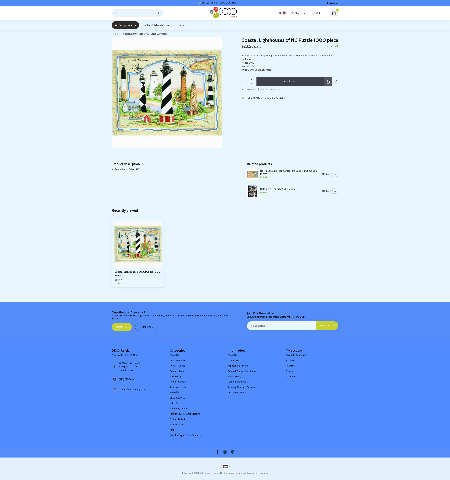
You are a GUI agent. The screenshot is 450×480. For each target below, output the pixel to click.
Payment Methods (237, 381)
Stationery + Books (179, 408)
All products (292, 376)
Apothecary (175, 376)
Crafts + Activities (178, 419)
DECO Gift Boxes (178, 360)
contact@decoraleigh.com (132, 389)
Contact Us (332, 3)
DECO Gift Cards (236, 392)
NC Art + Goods (177, 365)
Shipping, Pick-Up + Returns (241, 387)
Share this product (269, 89)
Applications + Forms (238, 365)
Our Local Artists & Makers (157, 25)
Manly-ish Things (178, 424)
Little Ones (175, 403)
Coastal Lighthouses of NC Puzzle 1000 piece (145, 34)
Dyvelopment (262, 473)
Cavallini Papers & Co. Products (185, 435)
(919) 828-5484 (126, 379)
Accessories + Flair (179, 387)
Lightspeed (229, 473)
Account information (296, 355)
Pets (172, 430)
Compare (290, 371)
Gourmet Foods (177, 371)
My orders (290, 360)
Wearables (175, 392)
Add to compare (249, 89)
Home (115, 34)
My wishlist (291, 365)
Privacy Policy (234, 376)
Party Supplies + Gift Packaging (185, 414)
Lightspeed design (244, 473)
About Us (174, 355)
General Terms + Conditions (242, 371)
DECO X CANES (177, 398)
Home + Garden (178, 381)
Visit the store (147, 327)
